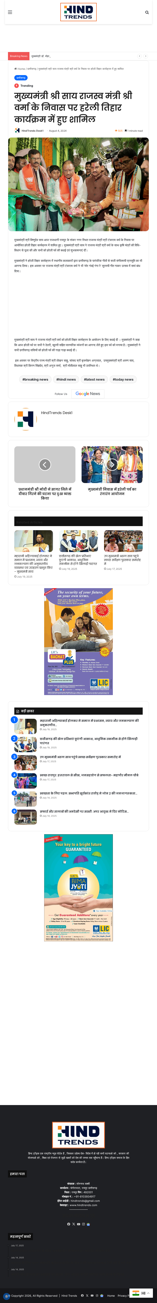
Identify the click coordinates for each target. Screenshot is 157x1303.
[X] (73, 1224)
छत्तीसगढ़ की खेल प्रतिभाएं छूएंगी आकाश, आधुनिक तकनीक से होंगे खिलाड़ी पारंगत (78, 560)
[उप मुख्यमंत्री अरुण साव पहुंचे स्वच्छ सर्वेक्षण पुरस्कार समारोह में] (123, 541)
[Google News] (87, 393)
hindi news (67, 379)
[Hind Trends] (78, 12)
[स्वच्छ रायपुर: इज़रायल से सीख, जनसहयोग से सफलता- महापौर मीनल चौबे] (25, 781)
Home (21, 68)
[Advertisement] (82, 37)
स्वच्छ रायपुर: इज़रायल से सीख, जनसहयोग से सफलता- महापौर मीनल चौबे (89, 775)
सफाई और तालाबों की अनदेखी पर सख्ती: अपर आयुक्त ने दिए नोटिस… (84, 812)
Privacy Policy (126, 1295)
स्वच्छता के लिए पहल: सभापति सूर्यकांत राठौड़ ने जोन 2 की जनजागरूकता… (88, 793)
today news (124, 379)
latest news (95, 379)
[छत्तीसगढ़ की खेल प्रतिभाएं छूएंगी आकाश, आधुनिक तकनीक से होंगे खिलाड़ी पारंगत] (78, 541)
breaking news (36, 379)
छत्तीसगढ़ (31, 68)
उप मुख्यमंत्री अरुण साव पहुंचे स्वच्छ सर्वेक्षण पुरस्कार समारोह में (122, 560)
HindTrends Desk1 (33, 130)
